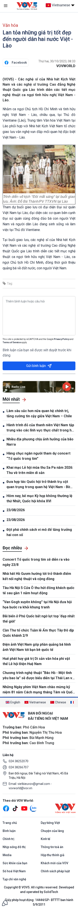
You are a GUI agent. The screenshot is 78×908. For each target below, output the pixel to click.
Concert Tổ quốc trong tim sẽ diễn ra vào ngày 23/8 (36, 562)
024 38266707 (18, 767)
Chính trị (8, 839)
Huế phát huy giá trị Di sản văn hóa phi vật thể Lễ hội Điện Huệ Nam (36, 661)
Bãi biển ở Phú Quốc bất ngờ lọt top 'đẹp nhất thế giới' (39, 618)
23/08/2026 (15, 510)
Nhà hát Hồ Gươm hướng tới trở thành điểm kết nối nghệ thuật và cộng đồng (37, 576)
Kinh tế (45, 839)
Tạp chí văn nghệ (14, 879)
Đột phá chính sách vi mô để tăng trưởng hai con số (39, 532)
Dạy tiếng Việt (50, 823)
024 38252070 (18, 761)
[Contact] (5, 903)
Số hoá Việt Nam (14, 871)
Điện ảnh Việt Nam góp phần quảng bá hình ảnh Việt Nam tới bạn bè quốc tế (37, 647)
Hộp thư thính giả (52, 855)
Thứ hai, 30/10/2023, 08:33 (56, 61)
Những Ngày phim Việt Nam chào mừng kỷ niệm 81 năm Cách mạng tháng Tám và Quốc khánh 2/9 (38, 690)
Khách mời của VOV (54, 863)
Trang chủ (10, 823)
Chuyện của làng (52, 831)
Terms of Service (12, 342)
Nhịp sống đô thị (14, 847)
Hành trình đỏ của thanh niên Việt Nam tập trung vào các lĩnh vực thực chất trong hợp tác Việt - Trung (40, 428)
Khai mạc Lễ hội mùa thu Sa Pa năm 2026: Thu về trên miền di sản (39, 470)
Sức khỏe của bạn (15, 863)
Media (7, 855)
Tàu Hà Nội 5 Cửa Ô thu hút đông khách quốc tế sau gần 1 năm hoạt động (38, 590)
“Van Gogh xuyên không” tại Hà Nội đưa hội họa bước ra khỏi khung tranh (37, 604)
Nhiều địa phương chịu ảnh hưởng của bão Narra (39, 441)
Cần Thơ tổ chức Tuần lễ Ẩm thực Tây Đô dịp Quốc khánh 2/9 (38, 633)
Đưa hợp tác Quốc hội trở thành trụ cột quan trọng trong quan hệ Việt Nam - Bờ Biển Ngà (38, 485)
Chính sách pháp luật (55, 871)
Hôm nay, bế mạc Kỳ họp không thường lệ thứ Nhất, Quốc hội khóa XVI (39, 498)
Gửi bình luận (36, 366)
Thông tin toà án (52, 847)
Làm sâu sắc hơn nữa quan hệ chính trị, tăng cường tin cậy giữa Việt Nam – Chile (39, 413)
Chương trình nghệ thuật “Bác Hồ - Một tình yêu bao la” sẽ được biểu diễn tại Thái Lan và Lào (38, 676)
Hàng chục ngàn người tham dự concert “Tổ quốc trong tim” (38, 456)
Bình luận (9, 831)
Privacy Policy (61, 339)
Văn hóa (10, 25)
